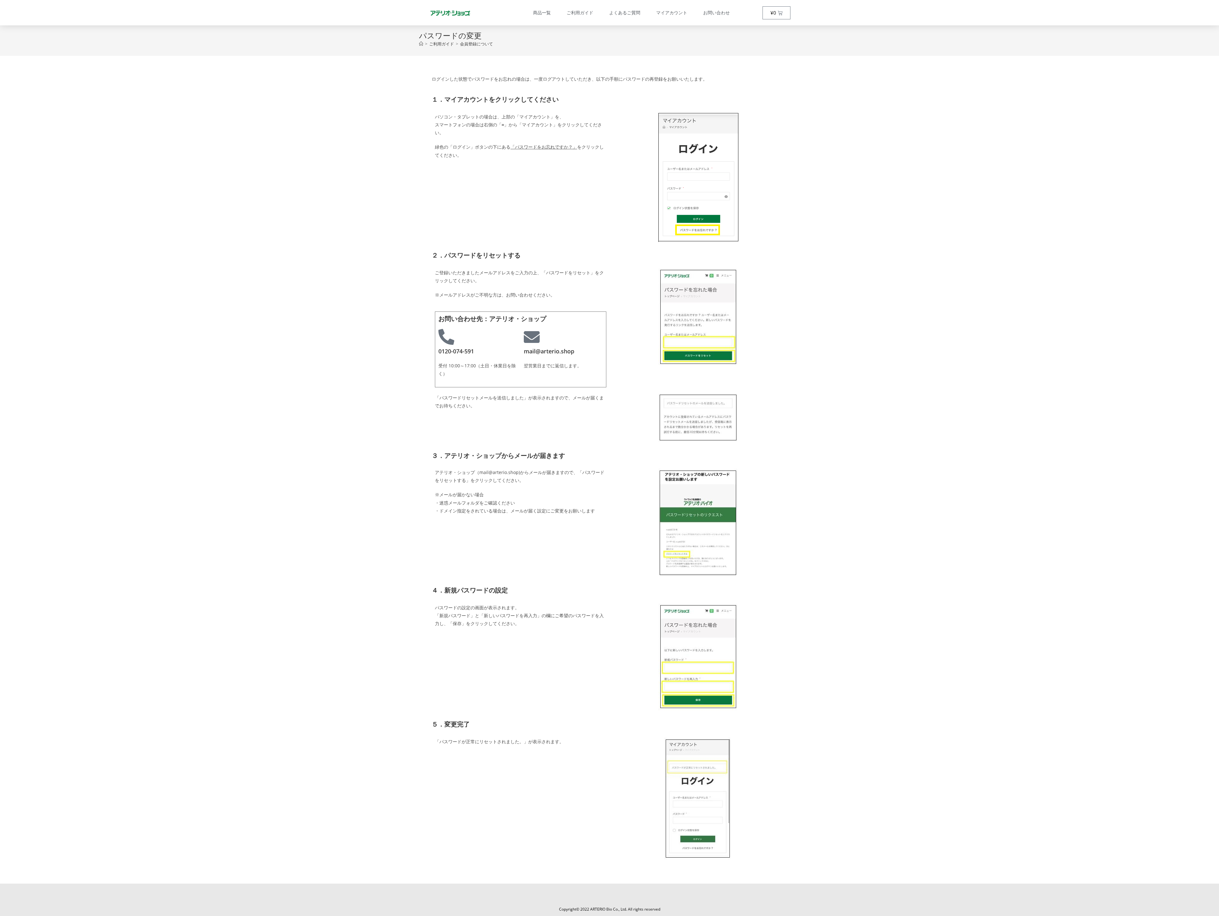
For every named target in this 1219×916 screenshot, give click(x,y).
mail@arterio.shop (549, 351)
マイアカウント (671, 13)
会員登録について (476, 44)
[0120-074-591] (446, 337)
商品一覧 (542, 13)
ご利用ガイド (580, 13)
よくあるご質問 (624, 13)
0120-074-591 (456, 351)
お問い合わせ (716, 13)
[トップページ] (421, 44)
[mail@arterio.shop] (532, 337)
